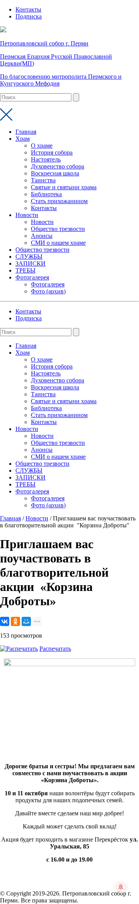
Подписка (28, 16)
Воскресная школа (55, 173)
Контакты (28, 9)
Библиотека (46, 194)
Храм (22, 138)
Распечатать (55, 648)
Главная (25, 131)
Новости (26, 215)
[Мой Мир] (26, 621)
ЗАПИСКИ (30, 263)
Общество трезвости (58, 229)
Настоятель (46, 159)
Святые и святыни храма (64, 187)
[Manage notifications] (121, 887)
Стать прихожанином (59, 201)
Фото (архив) (48, 291)
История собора (52, 152)
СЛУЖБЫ (28, 256)
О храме (42, 145)
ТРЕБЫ (25, 270)
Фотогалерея (32, 277)
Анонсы (42, 235)
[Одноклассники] (15, 621)
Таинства (43, 180)
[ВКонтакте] (4, 621)
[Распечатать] (19, 648)
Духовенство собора (57, 166)
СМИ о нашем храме (58, 242)
